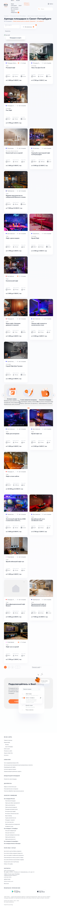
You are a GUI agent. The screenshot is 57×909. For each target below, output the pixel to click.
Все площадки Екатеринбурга (11, 841)
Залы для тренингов (9, 832)
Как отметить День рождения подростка (13, 853)
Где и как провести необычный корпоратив (14, 855)
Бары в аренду (8, 815)
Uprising (11, 904)
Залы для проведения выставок (12, 835)
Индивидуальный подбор (10, 767)
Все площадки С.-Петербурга (11, 828)
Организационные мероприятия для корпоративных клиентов (18, 765)
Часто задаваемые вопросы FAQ (11, 763)
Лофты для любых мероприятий (12, 803)
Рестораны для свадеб (10, 811)
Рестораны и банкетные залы (12, 813)
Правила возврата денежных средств (12, 771)
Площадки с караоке (10, 820)
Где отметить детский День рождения (12, 851)
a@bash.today (7, 879)
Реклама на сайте (8, 751)
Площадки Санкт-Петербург (18, 16)
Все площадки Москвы (9, 798)
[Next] (53, 395)
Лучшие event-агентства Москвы (11, 861)
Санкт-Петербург (9, 746)
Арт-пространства (9, 822)
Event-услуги (7, 748)
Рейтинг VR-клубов (8, 864)
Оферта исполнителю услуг (10, 786)
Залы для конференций (10, 830)
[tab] (9, 101)
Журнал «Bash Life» (8, 753)
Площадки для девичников (11, 809)
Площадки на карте (15, 38)
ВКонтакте (6, 883)
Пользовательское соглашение (11, 788)
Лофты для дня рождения (11, 807)
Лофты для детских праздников (12, 824)
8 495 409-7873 (7, 877)
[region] (16, 51)
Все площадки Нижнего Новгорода (12, 843)
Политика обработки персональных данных (14, 791)
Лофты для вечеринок (10, 805)
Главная (6, 16)
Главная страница (8, 740)
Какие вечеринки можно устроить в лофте (13, 857)
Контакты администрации (10, 769)
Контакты (6, 755)
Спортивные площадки (10, 800)
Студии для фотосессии (10, 818)
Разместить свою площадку (10, 779)
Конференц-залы (9, 826)
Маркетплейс (7, 742)
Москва (7, 744)
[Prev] (3, 395)
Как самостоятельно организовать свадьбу (14, 859)
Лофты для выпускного (10, 839)
